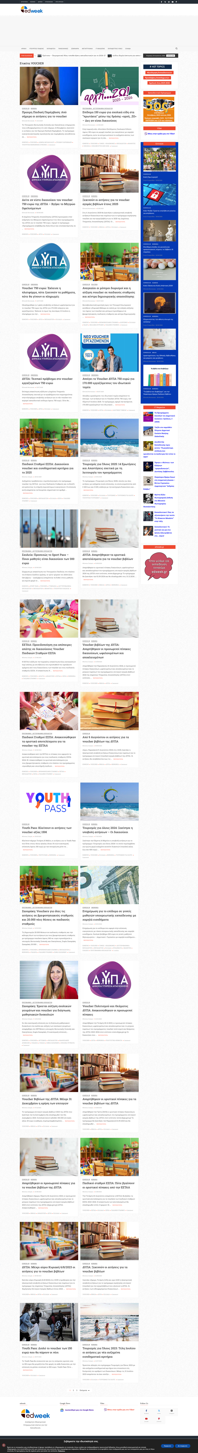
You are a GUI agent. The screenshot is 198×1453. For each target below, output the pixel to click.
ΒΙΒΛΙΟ (154, 352)
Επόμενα (83, 1390)
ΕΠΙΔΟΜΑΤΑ (117, 948)
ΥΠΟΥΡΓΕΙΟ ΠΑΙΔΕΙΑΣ (36, 49)
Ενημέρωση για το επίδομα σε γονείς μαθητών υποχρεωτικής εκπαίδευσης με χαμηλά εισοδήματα (109, 915)
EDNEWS (25, 142)
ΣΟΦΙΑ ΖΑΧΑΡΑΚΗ (60, 952)
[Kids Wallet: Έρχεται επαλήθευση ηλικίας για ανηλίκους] (159, 194)
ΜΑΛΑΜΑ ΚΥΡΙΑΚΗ (97, 325)
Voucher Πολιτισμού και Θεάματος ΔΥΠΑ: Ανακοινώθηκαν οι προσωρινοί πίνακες (107, 1010)
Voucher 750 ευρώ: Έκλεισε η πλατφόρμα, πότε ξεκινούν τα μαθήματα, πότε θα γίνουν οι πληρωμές (48, 292)
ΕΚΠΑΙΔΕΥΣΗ (51, 49)
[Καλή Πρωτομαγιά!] (159, 159)
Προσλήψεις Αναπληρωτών (157, 78)
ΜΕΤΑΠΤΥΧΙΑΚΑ (87, 49)
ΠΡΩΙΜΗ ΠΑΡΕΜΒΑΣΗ (64, 142)
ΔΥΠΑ (41, 234)
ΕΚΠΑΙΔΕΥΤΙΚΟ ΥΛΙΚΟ (115, 49)
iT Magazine (100, 49)
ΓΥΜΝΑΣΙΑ (53, 586)
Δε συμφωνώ (182, 1446)
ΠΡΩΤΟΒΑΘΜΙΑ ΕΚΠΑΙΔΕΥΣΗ (100, 950)
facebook (146, 1413)
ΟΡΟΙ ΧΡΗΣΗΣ (59, 2)
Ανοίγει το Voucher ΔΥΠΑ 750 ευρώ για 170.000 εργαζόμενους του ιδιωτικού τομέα (108, 383)
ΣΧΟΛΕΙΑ (87, 146)
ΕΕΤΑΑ (58, 676)
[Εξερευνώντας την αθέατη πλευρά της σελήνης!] (159, 303)
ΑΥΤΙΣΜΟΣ (42, 1040)
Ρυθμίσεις (61, 1451)
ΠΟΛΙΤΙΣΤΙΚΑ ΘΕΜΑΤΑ (114, 1040)
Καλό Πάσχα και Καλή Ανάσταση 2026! (158, 285)
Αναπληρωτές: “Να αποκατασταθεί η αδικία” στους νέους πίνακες (110, 55)
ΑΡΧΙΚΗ (23, 49)
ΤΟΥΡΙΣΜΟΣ (111, 495)
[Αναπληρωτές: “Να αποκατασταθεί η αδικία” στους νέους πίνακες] (80, 55)
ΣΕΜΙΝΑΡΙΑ (75, 49)
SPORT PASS (34, 586)
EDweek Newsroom (28, 121)
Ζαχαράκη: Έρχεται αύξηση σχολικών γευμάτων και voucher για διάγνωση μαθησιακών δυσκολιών (46, 1010)
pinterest (159, 1421)
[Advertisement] (99, 30)
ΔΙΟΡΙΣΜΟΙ (124, 322)
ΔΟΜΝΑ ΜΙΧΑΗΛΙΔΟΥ (46, 142)
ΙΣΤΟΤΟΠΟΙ (24, 2)
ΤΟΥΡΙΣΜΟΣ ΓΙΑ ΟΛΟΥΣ (125, 495)
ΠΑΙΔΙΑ (42, 1043)
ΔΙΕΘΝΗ (40, 2)
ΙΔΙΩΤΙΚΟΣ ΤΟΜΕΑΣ (120, 410)
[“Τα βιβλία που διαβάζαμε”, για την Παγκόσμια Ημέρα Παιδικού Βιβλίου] (159, 375)
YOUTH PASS (43, 855)
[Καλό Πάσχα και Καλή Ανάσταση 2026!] (159, 269)
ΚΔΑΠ (86, 325)
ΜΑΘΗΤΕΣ (131, 143)
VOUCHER (33, 142)
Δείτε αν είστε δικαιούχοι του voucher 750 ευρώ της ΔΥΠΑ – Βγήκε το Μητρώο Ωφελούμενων (48, 204)
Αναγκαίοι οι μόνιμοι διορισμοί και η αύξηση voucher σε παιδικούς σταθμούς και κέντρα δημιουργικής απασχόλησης (108, 292)
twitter (159, 1413)
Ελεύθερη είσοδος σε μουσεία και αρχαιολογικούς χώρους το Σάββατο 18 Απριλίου (158, 249)
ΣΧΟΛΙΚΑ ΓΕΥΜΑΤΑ (68, 1043)
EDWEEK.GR (25, 108)
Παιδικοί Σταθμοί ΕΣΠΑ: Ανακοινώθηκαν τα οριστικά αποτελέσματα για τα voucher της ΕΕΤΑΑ (49, 741)
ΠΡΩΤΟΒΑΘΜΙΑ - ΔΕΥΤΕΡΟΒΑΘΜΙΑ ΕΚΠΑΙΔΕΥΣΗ (97, 108)
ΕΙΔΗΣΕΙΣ (155, 283)
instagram (171, 1413)
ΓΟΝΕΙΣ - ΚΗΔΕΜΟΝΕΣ (107, 143)
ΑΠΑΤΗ (41, 676)
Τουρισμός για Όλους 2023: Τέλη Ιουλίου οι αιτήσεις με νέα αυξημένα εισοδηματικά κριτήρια (109, 1352)
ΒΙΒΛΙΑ (101, 227)
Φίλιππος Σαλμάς (27, 477)
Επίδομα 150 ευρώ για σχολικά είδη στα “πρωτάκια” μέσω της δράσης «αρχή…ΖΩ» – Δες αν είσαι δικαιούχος (109, 116)
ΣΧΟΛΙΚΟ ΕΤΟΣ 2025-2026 (100, 146)
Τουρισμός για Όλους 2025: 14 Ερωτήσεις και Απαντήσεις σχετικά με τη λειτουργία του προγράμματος (109, 468)
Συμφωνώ (167, 1446)
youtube (146, 1421)
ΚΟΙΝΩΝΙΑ (34, 108)
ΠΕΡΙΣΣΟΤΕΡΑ (32, 137)
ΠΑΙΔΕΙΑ (34, 952)
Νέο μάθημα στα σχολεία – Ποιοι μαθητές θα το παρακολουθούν (49, 55)
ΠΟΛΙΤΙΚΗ (94, 284)
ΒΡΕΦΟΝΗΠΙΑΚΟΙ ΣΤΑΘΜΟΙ (108, 322)
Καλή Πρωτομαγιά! (150, 177)
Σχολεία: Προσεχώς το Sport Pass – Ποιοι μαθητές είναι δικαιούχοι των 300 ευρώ (48, 559)
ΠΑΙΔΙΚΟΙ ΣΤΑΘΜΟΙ (112, 325)
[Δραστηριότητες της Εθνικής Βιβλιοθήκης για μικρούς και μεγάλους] (159, 339)
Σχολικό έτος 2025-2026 (159, 83)
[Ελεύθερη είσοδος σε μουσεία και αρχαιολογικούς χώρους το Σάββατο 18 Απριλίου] (159, 230)
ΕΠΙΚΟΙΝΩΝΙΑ (49, 2)
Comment (52, 145)
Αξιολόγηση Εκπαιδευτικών (159, 72)
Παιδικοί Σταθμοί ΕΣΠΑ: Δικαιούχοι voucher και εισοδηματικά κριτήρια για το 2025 (47, 468)
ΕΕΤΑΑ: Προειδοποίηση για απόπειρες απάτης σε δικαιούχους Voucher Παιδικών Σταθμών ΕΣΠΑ (47, 649)
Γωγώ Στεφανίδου (149, 180)
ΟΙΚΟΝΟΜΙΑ (34, 196)
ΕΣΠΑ (60, 498)
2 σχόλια (116, 950)
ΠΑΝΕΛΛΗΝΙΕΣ (63, 49)
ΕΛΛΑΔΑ (128, 49)
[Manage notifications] (3, 1445)
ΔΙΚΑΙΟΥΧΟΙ (50, 676)
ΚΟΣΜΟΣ (32, 2)
